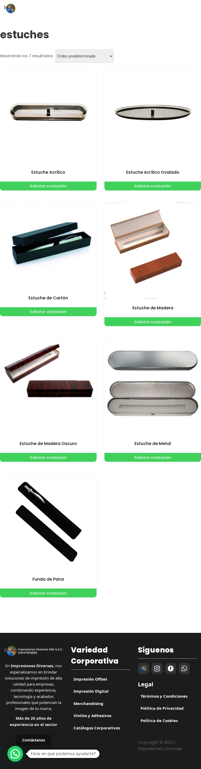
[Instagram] (157, 668)
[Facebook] (170, 668)
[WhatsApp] (184, 668)
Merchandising (88, 703)
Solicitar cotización (48, 186)
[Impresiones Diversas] (33, 651)
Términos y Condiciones (164, 696)
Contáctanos (33, 740)
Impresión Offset (90, 679)
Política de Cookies (159, 720)
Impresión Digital (91, 691)
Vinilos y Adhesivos (92, 715)
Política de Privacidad (162, 708)
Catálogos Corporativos (97, 727)
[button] (15, 754)
